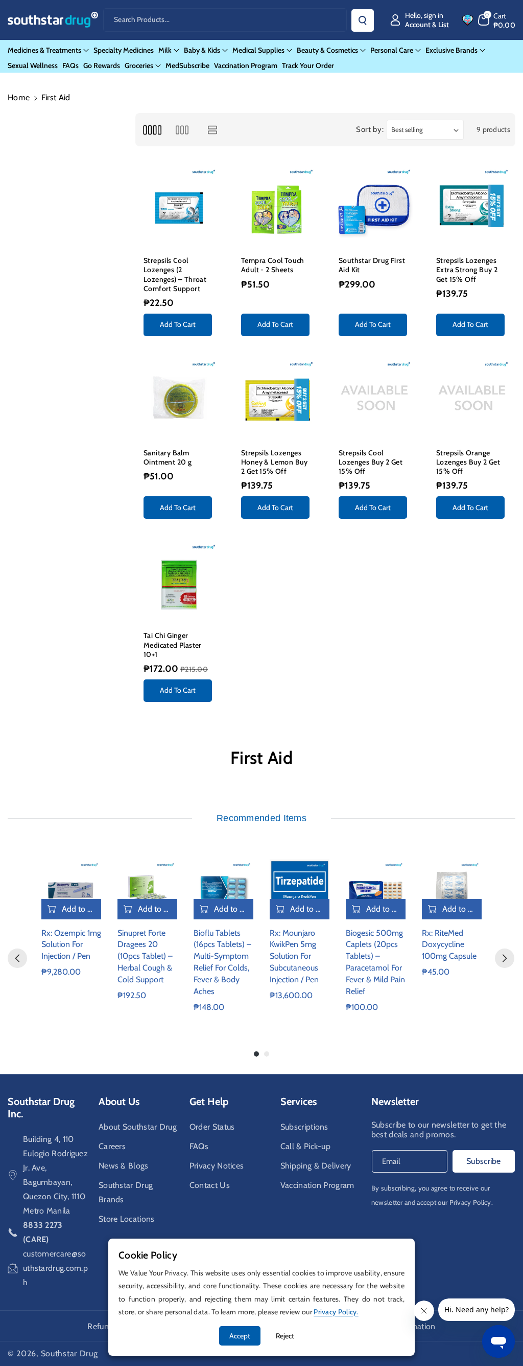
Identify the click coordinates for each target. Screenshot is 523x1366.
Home (19, 97)
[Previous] (17, 958)
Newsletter (395, 1101)
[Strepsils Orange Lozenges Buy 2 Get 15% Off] (471, 397)
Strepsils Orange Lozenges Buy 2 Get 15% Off (468, 462)
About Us (119, 1101)
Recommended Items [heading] (261, 818)
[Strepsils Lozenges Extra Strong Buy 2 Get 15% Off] (471, 205)
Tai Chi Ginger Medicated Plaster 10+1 (173, 644)
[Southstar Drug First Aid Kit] (374, 205)
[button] (497, 20)
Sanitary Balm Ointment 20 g (168, 457)
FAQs (198, 1146)
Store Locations (127, 1219)
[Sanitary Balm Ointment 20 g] (179, 397)
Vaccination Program (317, 1185)
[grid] (151, 129)
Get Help (208, 1101)
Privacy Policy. (471, 1202)
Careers (112, 1146)
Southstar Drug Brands (126, 1192)
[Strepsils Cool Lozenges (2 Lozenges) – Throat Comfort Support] (179, 205)
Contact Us (209, 1185)
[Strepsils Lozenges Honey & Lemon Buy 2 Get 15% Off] (276, 397)
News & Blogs (124, 1166)
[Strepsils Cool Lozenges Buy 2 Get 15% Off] (374, 397)
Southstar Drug (69, 1353)
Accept (239, 1335)
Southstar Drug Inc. (41, 1107)
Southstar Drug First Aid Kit (372, 265)
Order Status (212, 1127)
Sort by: (370, 129)
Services (298, 1101)
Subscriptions (304, 1127)
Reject (285, 1335)
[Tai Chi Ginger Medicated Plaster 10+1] (179, 580)
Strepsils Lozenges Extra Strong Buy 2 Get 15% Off (466, 269)
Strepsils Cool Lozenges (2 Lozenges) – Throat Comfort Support (175, 274)
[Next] (504, 958)
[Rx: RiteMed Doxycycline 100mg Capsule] (452, 889)
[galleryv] (182, 129)
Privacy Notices (216, 1166)
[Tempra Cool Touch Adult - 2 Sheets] (276, 205)
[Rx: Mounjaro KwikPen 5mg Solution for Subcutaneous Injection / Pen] (299, 889)
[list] (212, 129)
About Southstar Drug (138, 1127)
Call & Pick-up (305, 1146)
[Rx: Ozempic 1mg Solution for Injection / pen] (71, 889)
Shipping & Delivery (315, 1166)
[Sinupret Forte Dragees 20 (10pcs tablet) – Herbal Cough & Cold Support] (147, 889)
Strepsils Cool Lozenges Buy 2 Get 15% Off (370, 462)
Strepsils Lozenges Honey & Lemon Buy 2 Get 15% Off (274, 462)
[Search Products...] (362, 20)
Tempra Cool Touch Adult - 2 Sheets (272, 265)
